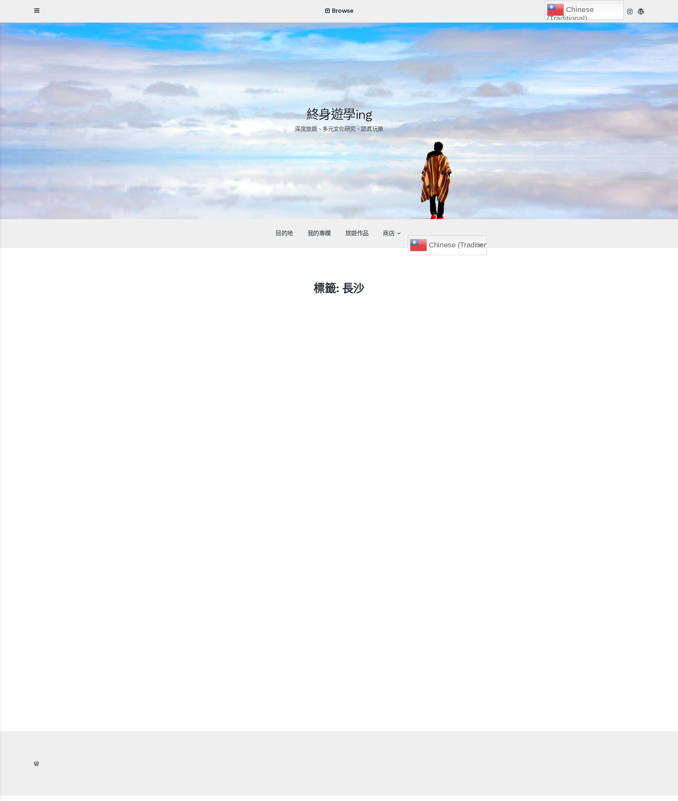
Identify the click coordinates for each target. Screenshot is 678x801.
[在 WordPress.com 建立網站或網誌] (36, 763)
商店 (388, 233)
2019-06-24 (335, 598)
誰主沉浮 (283, 585)
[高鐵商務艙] (139, 519)
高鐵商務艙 (87, 585)
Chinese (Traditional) (457, 245)
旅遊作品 (357, 233)
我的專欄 (319, 233)
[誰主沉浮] (340, 475)
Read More (84, 647)
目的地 (284, 233)
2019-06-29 (134, 598)
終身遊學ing (339, 114)
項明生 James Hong (88, 598)
